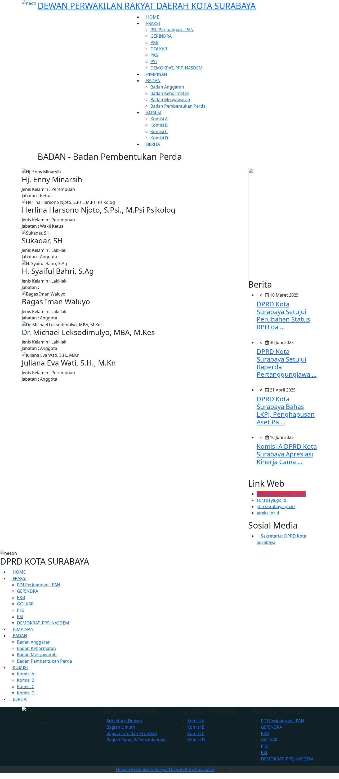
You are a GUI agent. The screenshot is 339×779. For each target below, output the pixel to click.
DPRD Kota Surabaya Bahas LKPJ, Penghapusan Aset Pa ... (286, 410)
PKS (154, 55)
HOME (152, 17)
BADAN (152, 80)
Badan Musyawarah (170, 100)
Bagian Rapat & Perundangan (136, 740)
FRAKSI (152, 23)
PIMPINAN (156, 74)
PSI (153, 61)
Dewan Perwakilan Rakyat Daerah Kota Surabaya (165, 769)
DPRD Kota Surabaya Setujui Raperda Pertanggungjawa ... (286, 363)
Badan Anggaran (167, 87)
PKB (154, 42)
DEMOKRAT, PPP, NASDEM (176, 68)
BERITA (152, 144)
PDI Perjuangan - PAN (172, 30)
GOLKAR (158, 49)
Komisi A (159, 119)
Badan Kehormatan (169, 93)
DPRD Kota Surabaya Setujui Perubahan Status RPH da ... (283, 315)
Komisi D (159, 138)
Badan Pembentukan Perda (178, 106)
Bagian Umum (120, 727)
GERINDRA (161, 36)
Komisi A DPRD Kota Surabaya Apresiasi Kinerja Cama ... (287, 454)
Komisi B (159, 125)
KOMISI (153, 112)
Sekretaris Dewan (124, 721)
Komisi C (159, 131)
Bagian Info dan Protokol (131, 733)
